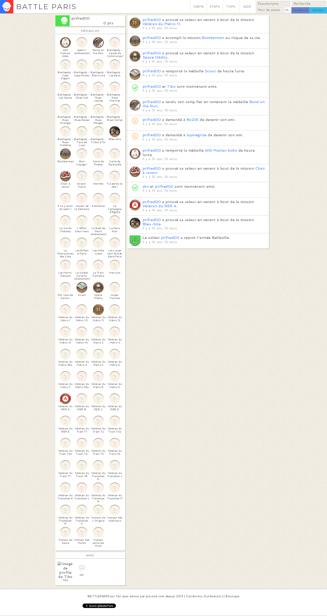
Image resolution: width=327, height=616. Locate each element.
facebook (300, 10)
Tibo (171, 86)
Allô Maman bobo (221, 150)
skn (146, 186)
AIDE (247, 6)
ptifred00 (80, 18)
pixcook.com (155, 596)
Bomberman (213, 38)
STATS (215, 6)
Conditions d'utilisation (203, 596)
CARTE (198, 6)
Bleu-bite (152, 224)
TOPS (231, 6)
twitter (318, 10)
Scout (210, 71)
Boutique (232, 596)
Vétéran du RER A (159, 206)
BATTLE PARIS (46, 6)
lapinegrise (197, 135)
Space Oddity (155, 57)
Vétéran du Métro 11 (161, 24)
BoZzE (193, 120)
